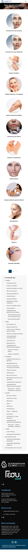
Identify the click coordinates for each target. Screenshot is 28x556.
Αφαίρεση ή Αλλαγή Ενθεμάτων (12, 302)
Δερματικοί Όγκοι (12, 398)
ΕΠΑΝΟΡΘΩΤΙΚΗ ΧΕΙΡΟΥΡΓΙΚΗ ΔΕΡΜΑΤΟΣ (14, 421)
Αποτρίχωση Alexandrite (13, 434)
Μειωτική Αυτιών (12, 375)
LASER (7, 429)
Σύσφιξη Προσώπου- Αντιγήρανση (14, 94)
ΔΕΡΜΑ (8, 393)
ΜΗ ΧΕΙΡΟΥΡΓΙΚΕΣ (11, 436)
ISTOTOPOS (19, 547)
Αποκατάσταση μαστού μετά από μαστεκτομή (14, 315)
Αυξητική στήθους (12, 285)
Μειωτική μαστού (12, 291)
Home (6, 7)
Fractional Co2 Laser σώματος (14, 30)
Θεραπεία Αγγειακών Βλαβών (14, 115)
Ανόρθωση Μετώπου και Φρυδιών (14, 359)
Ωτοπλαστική (10, 372)
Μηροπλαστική (11, 343)
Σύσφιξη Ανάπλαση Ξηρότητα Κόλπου (14, 200)
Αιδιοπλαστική (11, 340)
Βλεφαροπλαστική (12, 363)
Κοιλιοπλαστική (11, 324)
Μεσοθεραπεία (14, 221)
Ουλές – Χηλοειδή (12, 411)
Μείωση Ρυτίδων (11, 395)
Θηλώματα (10, 406)
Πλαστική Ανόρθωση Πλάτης (15, 333)
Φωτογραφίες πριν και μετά (13, 447)
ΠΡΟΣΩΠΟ (8, 356)
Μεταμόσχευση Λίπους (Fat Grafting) (14, 378)
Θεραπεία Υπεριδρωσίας (14, 157)
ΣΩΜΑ (7, 321)
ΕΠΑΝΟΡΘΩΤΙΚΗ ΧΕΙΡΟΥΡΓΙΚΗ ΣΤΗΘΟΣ (13, 311)
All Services (12, 7)
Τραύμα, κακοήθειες (13, 354)
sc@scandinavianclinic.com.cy (11, 511)
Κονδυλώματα (11, 408)
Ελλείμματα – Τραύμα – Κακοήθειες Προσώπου (14, 389)
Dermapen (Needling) (14, 263)
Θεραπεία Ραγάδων (14, 73)
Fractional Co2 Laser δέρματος (12, 417)
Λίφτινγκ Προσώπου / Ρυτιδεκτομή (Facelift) (13, 366)
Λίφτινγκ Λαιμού (11, 370)
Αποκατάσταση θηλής (14, 319)
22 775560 (6, 514)
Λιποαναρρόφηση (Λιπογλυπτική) (11, 337)
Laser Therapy (11, 431)
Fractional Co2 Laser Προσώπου (14, 52)
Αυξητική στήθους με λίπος (14, 288)
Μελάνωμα (10, 401)
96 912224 (12, 514)
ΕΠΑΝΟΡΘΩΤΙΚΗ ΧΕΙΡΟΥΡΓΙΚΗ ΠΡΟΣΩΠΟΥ (14, 385)
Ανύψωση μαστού (11, 283)
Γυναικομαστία (11, 308)
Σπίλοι (8, 403)
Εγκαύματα (10, 414)
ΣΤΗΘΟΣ (8, 280)
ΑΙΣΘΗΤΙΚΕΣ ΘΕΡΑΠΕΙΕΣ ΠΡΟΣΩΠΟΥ (13, 440)
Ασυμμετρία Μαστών (12, 293)
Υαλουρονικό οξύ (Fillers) (14, 136)
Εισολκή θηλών (11, 296)
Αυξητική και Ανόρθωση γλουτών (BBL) (13, 330)
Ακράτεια (14, 242)
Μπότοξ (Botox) (14, 178)
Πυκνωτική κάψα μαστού (14, 305)
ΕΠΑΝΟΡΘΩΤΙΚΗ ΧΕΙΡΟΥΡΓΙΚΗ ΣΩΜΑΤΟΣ (13, 346)
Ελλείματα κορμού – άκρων (13, 350)
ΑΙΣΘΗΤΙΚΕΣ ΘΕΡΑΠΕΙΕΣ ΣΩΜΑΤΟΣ (13, 444)
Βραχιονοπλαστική (12, 327)
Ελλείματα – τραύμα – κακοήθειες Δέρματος (14, 425)
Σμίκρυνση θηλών (12, 298)
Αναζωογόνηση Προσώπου (14, 382)
